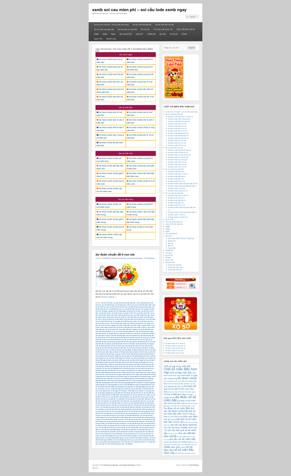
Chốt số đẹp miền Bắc (180, 372)
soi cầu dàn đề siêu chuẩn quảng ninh (119, 417)
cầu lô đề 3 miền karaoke (142, 315)
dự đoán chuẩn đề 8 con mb (177, 128)
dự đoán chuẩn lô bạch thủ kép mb (179, 150)
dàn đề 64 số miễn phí (141, 333)
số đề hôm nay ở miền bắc (132, 389)
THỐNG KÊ (151, 34)
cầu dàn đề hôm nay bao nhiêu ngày (139, 307)
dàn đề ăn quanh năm (133, 335)
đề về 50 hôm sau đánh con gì (185, 453)
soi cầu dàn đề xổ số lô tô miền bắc (127, 427)
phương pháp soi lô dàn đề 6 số (125, 387)
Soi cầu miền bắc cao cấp (164, 24)
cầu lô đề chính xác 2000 (135, 317)
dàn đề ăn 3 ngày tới (105, 335)
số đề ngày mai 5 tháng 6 (136, 391)
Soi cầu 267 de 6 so (137, 393)
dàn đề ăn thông (146, 335)
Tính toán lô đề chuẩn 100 (162, 29)
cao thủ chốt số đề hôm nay (119, 307)
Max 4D (170, 246)
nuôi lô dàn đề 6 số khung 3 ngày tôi (117, 376)
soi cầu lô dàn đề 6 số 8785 (107, 432)
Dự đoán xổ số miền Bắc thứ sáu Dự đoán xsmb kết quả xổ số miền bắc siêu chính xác (180, 410)
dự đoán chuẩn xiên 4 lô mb (177, 167)
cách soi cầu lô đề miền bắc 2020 (141, 305)
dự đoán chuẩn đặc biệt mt (177, 176)
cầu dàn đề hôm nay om (116, 309)
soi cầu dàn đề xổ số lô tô (107, 427)
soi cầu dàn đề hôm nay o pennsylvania (125, 413)
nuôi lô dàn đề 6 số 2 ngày (113, 374)
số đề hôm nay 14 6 (104, 389)
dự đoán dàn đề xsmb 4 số (133, 346)
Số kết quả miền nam (175, 269)
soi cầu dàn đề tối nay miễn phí (134, 421)
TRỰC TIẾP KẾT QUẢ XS (185, 29)
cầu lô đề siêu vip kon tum (135, 323)
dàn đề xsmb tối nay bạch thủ (119, 338)
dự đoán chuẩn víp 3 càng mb (178, 159)
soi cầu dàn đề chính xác (138, 401)
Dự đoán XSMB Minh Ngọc (175, 394)
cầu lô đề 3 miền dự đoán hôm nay (122, 315)
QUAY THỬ (98, 39)
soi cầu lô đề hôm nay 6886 (128, 436)
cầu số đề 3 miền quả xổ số (125, 327)
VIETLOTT (139, 34)
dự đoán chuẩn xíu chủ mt (176, 188)
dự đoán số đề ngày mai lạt (121, 360)
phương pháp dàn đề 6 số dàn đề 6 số (134, 383)
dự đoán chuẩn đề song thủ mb (178, 138)
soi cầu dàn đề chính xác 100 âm (117, 403)
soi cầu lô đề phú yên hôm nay (123, 440)
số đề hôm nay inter (117, 389)
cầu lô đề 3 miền (116, 313)
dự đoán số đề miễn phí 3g (129, 354)
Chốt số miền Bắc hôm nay (180, 370)
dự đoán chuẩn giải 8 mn (176, 202)
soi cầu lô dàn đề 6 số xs (131, 434)
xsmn (183, 447)
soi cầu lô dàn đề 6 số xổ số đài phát (110, 434)
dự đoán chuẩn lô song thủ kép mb (179, 155)
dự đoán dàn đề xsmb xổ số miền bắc (114, 348)
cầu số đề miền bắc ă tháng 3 (128, 329)
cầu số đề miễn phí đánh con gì (105, 331)
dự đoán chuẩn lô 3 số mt (176, 181)
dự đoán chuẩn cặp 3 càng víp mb (179, 119)
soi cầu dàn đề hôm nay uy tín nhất (113, 415)
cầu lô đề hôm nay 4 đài (145, 321)
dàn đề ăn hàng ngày (118, 335)
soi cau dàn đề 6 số (126, 395)
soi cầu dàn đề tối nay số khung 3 (116, 423)
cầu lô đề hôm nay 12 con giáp (110, 321)
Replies (129, 444)
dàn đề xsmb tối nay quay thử (139, 338)
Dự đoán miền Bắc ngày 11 (187, 392)
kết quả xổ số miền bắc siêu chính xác (180, 420)
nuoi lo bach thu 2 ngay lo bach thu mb (123, 372)
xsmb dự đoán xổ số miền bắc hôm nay (184, 444)
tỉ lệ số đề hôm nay (127, 442)
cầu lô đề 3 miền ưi (120, 317)
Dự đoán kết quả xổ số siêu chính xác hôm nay (180, 388)
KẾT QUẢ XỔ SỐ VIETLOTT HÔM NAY (181, 238)
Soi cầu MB (185, 433)
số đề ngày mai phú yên (105, 393)
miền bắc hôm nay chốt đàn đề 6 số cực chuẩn (110, 370)
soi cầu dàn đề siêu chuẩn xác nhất (111, 419)
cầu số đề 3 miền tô (140, 327)
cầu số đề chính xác (111, 329)
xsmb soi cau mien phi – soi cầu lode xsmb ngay (139, 9)
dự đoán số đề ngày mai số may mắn (120, 362)
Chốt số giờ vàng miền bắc (177, 366)
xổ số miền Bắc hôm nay (179, 451)
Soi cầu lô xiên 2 (173, 433)
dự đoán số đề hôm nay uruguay (109, 354)
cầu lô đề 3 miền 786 (143, 313)
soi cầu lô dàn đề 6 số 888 (124, 432)
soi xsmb (182, 441)
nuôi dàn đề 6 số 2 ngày (133, 370)
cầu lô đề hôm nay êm (102, 323)
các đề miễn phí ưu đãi (122, 305)
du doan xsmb (187, 378)
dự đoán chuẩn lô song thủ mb (178, 157)
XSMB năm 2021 (172, 447)
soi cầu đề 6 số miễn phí (128, 430)
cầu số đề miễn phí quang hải (125, 331)
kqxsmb (173, 419)
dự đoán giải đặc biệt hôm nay (182, 384)
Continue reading (108, 297)
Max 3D (170, 243)
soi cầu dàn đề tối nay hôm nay (114, 421)
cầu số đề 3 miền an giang (107, 325)
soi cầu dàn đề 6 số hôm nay (139, 397)
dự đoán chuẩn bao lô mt (176, 171)
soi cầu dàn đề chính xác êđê (109, 407)
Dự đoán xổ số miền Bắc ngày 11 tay (183, 406)
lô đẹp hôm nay (189, 422)
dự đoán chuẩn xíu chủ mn (177, 215)
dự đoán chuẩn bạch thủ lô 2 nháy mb (180, 116)
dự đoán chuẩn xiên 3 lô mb (177, 164)
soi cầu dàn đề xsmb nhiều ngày (109, 430)
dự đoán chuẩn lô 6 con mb (177, 143)
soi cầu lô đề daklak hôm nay (109, 436)
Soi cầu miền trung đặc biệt (104, 29)
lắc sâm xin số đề (134, 366)
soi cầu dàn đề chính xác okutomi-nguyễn (117, 409)
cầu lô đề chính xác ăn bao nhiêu (112, 319)
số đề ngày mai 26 (104, 391)
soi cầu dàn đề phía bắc (132, 415)
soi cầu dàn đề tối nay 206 (132, 419)
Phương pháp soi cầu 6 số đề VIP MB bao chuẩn (123, 385)
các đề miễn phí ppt (108, 305)
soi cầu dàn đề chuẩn (121, 411)
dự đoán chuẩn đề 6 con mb (115, 254)
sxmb (189, 441)
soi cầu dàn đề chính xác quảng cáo (143, 409)
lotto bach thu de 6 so (130, 368)
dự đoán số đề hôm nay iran (141, 350)
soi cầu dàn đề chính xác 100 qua (106, 405)
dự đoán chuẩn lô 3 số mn (176, 205)
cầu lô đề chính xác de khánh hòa (134, 319)
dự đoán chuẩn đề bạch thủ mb (178, 133)
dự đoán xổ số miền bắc (180, 398)
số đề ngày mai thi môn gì (122, 393)
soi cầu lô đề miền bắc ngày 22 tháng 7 (136, 438)
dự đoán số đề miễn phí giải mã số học (137, 356)
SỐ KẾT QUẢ (111, 39)
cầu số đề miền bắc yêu (145, 329)
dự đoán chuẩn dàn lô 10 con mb (179, 121)
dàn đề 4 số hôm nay (126, 333)
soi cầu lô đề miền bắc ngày (114, 438)
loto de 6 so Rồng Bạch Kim (114, 368)
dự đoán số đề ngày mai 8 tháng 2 (142, 358)
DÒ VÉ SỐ (174, 34)
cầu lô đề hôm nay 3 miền (129, 321)
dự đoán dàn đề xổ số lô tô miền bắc (123, 344)
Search (192, 47)
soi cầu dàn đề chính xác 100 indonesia (141, 403)
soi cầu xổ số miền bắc (182, 439)
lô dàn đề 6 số (99, 368)
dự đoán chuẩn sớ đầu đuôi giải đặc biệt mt (182, 186)
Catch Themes (194, 465)
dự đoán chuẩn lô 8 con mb (177, 145)
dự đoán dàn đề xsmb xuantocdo (137, 348)
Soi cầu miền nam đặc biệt (127, 29)
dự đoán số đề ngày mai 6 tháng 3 (120, 358)
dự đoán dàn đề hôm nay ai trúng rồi (138, 340)
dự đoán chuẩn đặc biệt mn (177, 200)
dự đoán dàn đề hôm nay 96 (117, 340)
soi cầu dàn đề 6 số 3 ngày (141, 395)
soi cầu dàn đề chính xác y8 (104, 411)
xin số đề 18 (102, 444)
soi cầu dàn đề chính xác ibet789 (130, 407)
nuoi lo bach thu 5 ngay (143, 372)
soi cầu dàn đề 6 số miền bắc (115, 399)
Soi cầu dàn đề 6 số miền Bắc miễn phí (137, 399)
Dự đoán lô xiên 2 (173, 392)
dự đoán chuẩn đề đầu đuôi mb (178, 135)
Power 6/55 (171, 248)
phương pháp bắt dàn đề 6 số (124, 380)
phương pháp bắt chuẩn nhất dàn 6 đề (135, 378)
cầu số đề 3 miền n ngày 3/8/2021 (141, 325)
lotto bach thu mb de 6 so (146, 368)
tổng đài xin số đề (139, 442)
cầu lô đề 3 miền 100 (129, 313)
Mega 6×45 (171, 241)
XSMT (113, 34)
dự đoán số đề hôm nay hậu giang (120, 350)
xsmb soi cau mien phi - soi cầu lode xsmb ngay (126, 258)
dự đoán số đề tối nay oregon (124, 364)
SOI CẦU (162, 34)
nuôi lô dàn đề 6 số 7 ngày (130, 374)
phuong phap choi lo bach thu (111, 383)
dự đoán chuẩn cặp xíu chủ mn (178, 195)
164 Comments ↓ (149, 258)
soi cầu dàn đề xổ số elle (134, 425)
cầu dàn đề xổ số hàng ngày (117, 311)
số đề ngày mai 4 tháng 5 (119, 391)
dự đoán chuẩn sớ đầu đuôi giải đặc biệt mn (182, 212)
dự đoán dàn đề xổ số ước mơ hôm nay (111, 346)
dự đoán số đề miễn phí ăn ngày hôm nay (111, 356)
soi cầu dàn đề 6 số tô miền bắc (119, 401)
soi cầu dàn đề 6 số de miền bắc (119, 397)
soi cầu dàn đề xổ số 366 (135, 423)
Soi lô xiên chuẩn (171, 442)
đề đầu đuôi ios (109, 366)
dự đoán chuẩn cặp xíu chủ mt (178, 174)
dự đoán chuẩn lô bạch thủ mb (178, 152)
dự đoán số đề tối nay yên (142, 364)
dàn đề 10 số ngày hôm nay (110, 333)
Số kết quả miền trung (175, 267)
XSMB (96, 34)
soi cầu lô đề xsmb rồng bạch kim (109, 442)
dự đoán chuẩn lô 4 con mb (177, 140)
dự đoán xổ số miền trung (179, 415)
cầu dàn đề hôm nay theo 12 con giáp (137, 309)
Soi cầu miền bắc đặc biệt (142, 24)
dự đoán (169, 384)
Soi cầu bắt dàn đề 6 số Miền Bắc (108, 395)
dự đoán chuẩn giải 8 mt (176, 179)
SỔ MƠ (184, 34)
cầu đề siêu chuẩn (105, 313)
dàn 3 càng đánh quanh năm (173, 381)
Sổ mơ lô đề (145, 29)
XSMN (105, 34)
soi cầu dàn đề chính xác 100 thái (128, 405)
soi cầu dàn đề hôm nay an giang (138, 411)
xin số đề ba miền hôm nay (115, 444)
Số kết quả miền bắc (175, 265)
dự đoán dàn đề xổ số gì (145, 342)
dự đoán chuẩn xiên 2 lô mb (177, 162)
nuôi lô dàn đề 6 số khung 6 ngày (140, 376)
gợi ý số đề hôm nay (121, 366)
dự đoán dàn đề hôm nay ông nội (126, 342)
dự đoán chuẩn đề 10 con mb (177, 131)
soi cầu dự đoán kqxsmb (184, 424)
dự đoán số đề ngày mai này (139, 360)
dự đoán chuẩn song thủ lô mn (178, 217)
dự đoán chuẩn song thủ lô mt (178, 191)
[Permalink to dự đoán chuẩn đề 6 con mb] (117, 288)
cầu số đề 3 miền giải (122, 325)
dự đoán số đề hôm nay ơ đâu (122, 352)
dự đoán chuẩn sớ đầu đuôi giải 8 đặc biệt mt (183, 183)
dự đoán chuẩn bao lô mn (176, 198)
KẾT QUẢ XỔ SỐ (125, 34)
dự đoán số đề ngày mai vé (142, 362)
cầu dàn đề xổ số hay (133, 311)
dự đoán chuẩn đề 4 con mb (177, 124)
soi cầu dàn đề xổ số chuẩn (116, 425)
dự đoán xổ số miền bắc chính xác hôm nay (180, 402)
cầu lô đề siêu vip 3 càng (118, 323)
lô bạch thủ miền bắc (147, 366)
